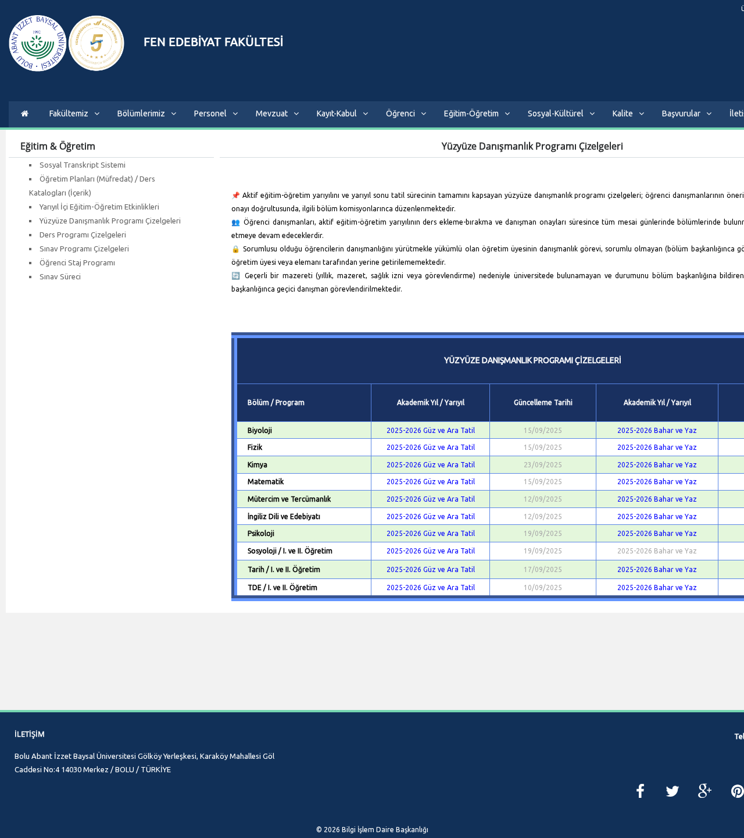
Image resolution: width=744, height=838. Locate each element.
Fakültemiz (68, 113)
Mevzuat (272, 113)
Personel (210, 113)
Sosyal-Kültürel (556, 113)
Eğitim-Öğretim (471, 113)
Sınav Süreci (60, 276)
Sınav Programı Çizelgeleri (84, 248)
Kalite (623, 113)
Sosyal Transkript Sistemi (83, 165)
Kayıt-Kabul (337, 113)
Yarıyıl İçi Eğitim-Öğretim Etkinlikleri (99, 207)
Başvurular (681, 113)
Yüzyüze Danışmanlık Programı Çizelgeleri (110, 220)
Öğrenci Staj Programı (77, 262)
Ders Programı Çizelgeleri (83, 234)
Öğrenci (400, 113)
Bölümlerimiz (141, 113)
